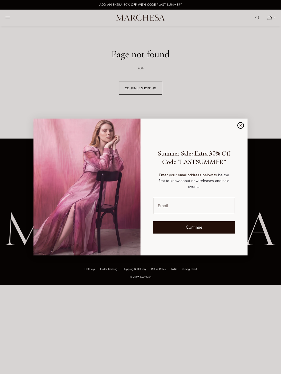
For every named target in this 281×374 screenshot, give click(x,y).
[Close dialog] (240, 125)
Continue (194, 227)
